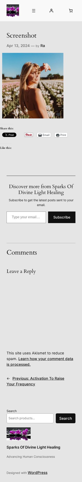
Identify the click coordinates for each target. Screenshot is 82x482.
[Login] (51, 10)
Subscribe (61, 217)
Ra (42, 45)
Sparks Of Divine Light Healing (33, 447)
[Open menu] (33, 10)
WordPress (37, 472)
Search (12, 411)
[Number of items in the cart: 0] (70, 10)
